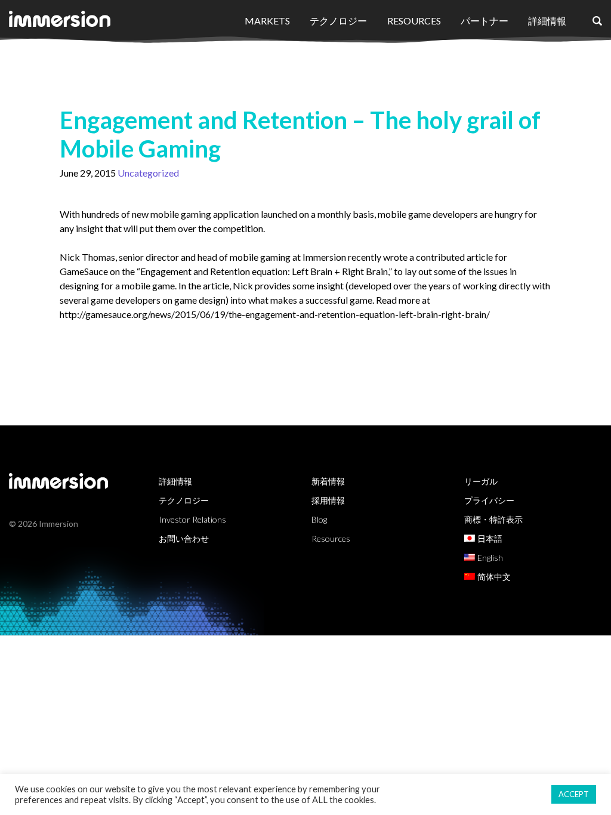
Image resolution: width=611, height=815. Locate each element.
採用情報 (328, 500)
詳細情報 (547, 20)
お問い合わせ (184, 538)
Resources (414, 20)
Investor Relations (192, 519)
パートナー (484, 20)
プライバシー (489, 500)
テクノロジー (338, 20)
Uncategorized (148, 172)
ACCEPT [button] (573, 794)
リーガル (481, 481)
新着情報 (328, 481)
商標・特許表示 (493, 519)
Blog (319, 519)
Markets (267, 20)
